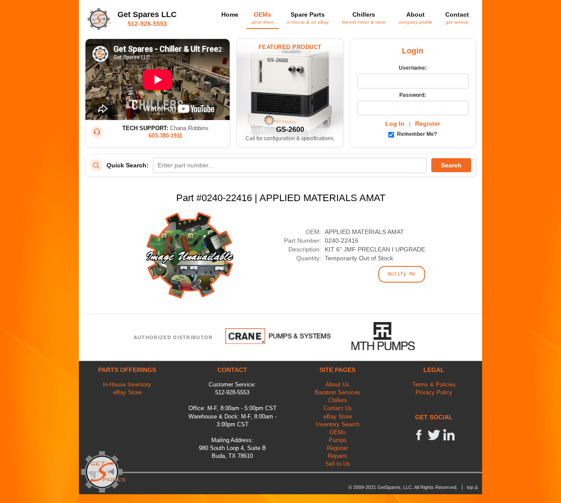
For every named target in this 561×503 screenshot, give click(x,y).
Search (451, 165)
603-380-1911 (165, 135)
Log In (395, 123)
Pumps (338, 440)
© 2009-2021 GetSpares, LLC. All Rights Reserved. (403, 487)
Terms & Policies (434, 384)
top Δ (472, 487)
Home (229, 14)
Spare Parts (308, 17)
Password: (412, 95)
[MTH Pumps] (390, 336)
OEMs (262, 17)
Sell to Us (337, 463)
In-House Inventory (127, 384)
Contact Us (337, 408)
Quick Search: (128, 165)
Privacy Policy (433, 392)
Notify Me (401, 274)
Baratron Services (337, 392)
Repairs (337, 456)
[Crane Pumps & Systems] (277, 336)
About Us (337, 384)
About (415, 17)
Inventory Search (337, 424)
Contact (457, 17)
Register (427, 123)
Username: (413, 68)
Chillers (364, 17)
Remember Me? (416, 134)
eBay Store (127, 392)
